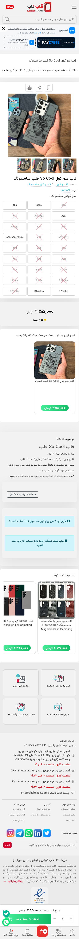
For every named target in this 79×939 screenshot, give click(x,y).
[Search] (7, 19)
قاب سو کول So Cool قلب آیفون (54, 381)
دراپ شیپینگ (69, 815)
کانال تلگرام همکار (17, 815)
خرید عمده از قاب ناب (40, 815)
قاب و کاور (33, 70)
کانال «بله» (70, 820)
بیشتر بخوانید (15, 881)
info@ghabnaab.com (34, 792)
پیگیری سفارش (68, 809)
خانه (74, 70)
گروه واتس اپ (18, 809)
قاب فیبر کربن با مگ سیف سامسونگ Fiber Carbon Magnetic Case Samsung (56, 625)
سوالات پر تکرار (43, 809)
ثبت (7, 845)
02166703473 (35, 745)
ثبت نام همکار (18, 820)
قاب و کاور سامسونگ (39, 184)
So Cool (65, 190)
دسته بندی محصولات (55, 70)
